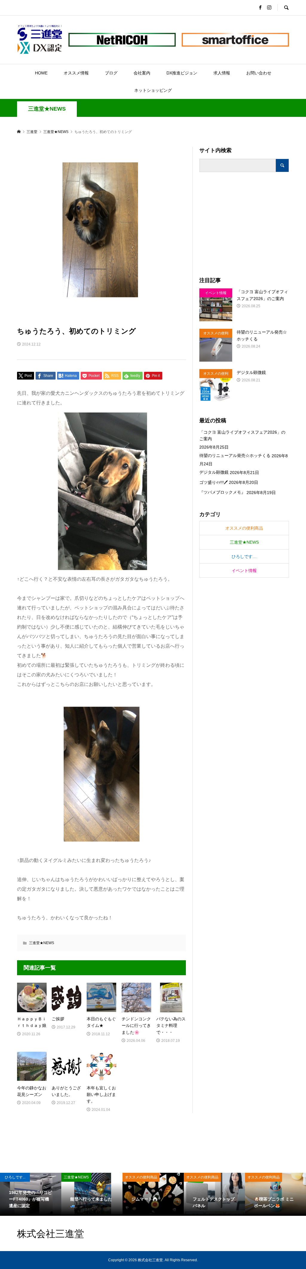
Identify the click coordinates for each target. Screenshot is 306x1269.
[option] (30, 1194)
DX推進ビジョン (181, 73)
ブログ (111, 73)
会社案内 (142, 73)
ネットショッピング (153, 90)
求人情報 (221, 73)
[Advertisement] (244, 224)
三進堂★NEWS (47, 109)
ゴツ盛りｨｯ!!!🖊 (213, 482)
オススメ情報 (76, 73)
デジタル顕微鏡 (214, 472)
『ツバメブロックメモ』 (222, 492)
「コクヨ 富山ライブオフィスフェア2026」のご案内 (242, 435)
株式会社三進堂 (50, 1233)
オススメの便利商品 (244, 528)
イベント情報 (244, 570)
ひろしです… (244, 556)
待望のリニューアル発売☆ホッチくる (234, 455)
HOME (41, 73)
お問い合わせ (258, 73)
